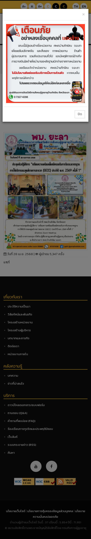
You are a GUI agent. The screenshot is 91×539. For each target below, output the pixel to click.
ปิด (80, 114)
